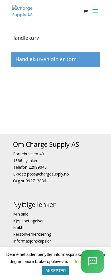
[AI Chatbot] (92, 261)
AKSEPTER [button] (56, 271)
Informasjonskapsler (32, 241)
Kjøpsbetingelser (28, 220)
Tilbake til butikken (43, 83)
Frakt (17, 227)
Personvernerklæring (32, 234)
